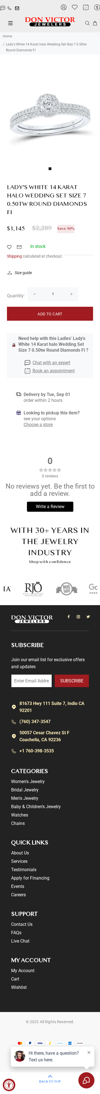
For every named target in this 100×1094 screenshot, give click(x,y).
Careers (18, 894)
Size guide (23, 273)
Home (7, 36)
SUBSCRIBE (71, 681)
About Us (20, 853)
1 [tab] (50, 168)
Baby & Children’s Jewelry (36, 806)
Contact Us (21, 924)
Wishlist (19, 987)
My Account (22, 970)
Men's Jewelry (24, 798)
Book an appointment (53, 370)
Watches (19, 815)
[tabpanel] (50, 114)
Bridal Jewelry (25, 790)
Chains (18, 823)
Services (19, 861)
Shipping (14, 256)
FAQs (16, 932)
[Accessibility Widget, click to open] (9, 1085)
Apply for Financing (30, 878)
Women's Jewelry (28, 781)
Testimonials (23, 869)
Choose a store (38, 424)
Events (17, 886)
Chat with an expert (51, 362)
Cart (15, 979)
